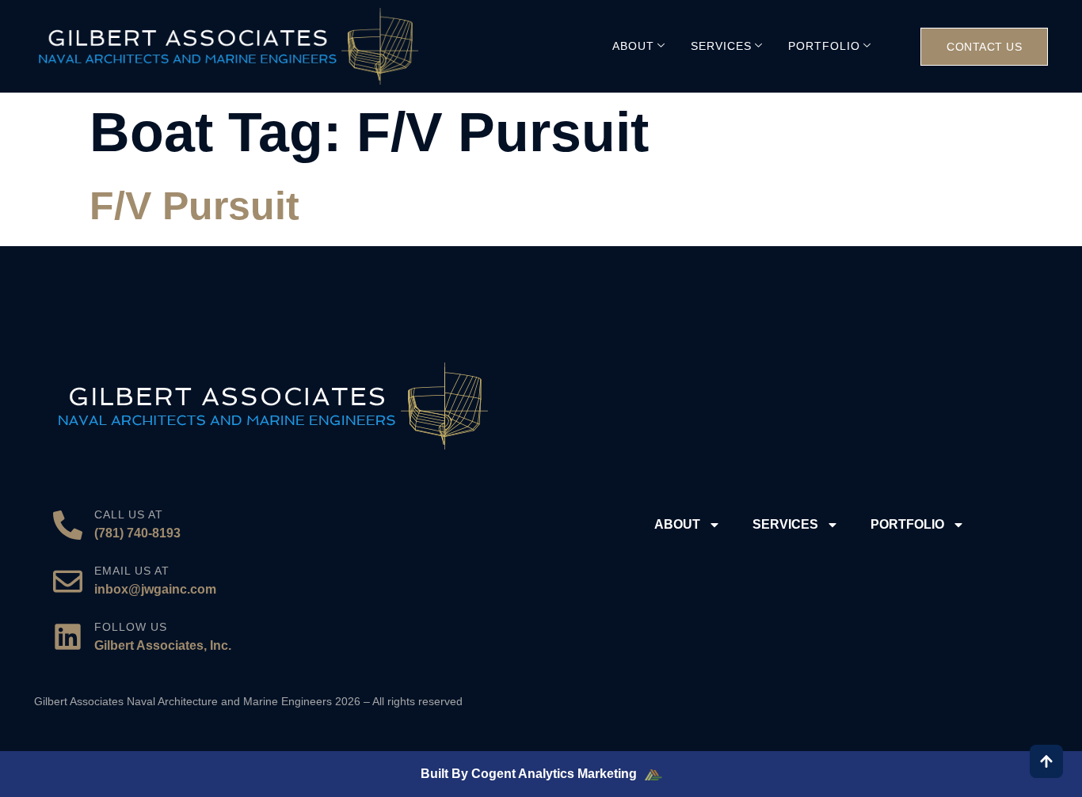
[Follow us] (67, 636)
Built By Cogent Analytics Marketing (530, 773)
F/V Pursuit (194, 206)
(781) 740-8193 (137, 533)
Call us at (128, 514)
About (633, 46)
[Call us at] (67, 525)
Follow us (130, 627)
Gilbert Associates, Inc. (162, 645)
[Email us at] (67, 581)
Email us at (132, 570)
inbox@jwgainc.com (155, 589)
